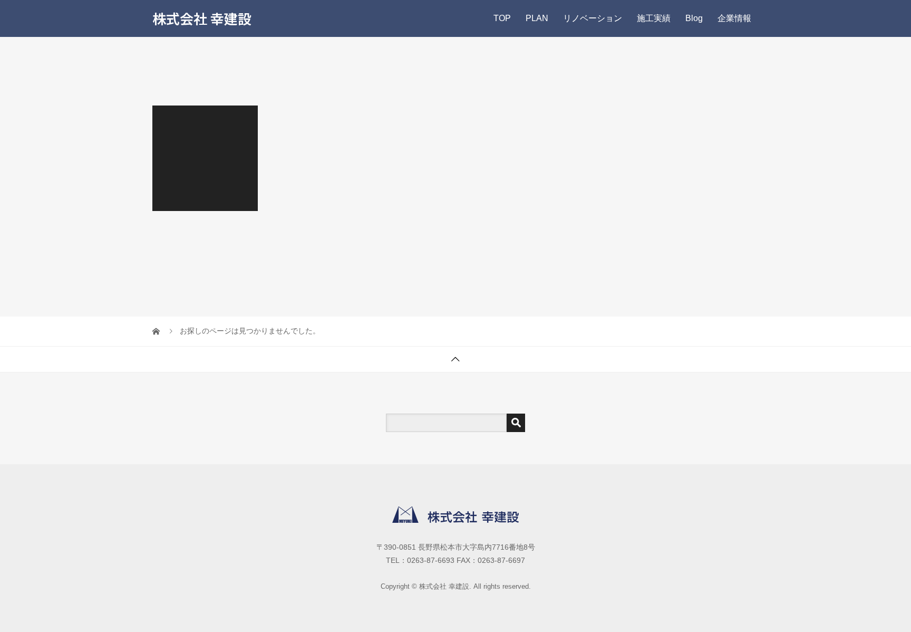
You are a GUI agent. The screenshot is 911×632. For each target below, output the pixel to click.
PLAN (537, 18)
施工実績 (654, 18)
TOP (502, 18)
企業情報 (734, 18)
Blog (694, 18)
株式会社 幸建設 (201, 18)
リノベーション (592, 18)
